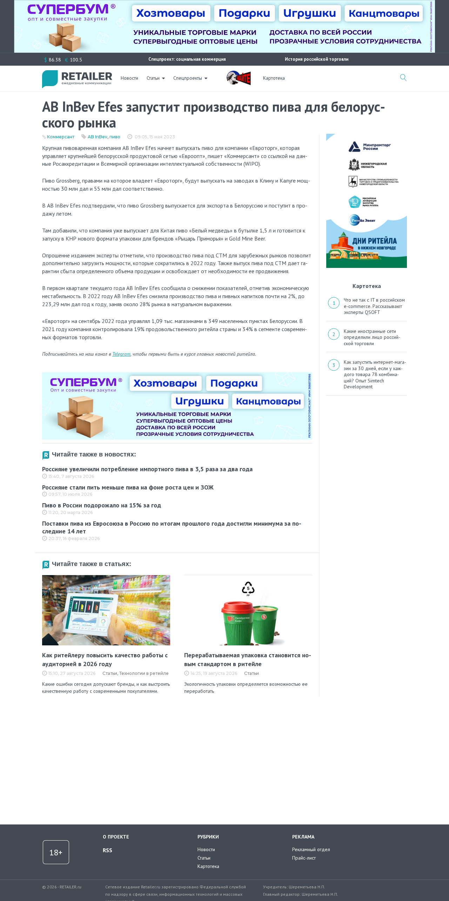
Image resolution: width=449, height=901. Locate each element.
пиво (114, 136)
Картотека (274, 78)
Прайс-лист (304, 858)
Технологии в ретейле (144, 673)
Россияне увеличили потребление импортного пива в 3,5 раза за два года (147, 469)
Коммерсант (60, 136)
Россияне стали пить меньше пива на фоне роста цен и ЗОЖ (128, 487)
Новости (129, 78)
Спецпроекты (187, 78)
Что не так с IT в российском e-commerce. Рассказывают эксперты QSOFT (374, 306)
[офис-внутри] (177, 375)
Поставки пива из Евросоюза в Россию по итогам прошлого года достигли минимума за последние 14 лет (171, 527)
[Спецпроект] (238, 74)
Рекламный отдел (311, 849)
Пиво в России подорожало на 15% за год (101, 505)
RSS (107, 850)
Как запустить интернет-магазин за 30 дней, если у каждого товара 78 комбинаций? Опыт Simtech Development (375, 374)
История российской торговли (316, 59)
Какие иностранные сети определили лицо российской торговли (372, 337)
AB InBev (97, 136)
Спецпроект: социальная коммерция (187, 59)
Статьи (153, 78)
